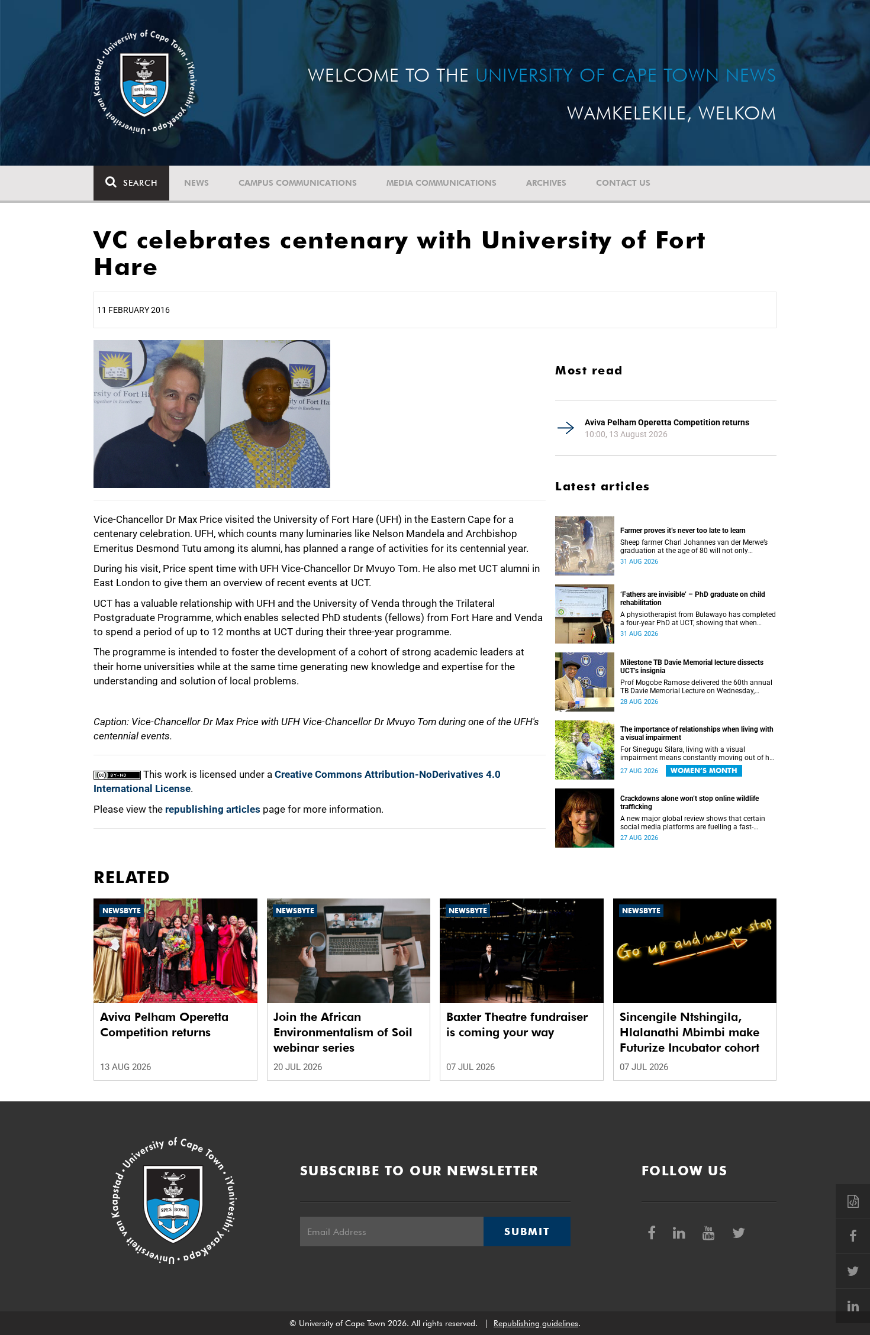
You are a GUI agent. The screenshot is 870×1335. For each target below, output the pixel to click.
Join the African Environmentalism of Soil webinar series (343, 1032)
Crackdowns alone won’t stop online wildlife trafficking (689, 802)
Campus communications (298, 183)
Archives (546, 183)
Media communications (441, 183)
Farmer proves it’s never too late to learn (683, 530)
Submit (526, 1231)
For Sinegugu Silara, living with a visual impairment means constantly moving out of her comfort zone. (697, 753)
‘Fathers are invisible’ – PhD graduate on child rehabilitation (692, 598)
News (196, 183)
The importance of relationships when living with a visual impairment (697, 733)
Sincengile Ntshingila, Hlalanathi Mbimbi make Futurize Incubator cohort (689, 1032)
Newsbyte (121, 910)
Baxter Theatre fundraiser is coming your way (517, 1024)
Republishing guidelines (536, 1323)
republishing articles (212, 809)
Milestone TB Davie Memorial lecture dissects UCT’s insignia (691, 666)
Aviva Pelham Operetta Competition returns (667, 422)
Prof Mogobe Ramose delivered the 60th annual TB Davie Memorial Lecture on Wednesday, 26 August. (696, 686)
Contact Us (623, 183)
